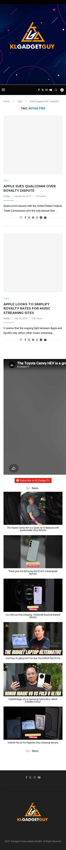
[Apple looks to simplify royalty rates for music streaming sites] (33, 262)
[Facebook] (39, 90)
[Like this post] (21, 217)
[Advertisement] (34, 78)
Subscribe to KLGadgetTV (35, 480)
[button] (35, 488)
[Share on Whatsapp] (37, 217)
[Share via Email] (45, 217)
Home (7, 101)
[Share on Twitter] (29, 217)
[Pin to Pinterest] (33, 217)
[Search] (56, 90)
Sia (8, 196)
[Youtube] (50, 90)
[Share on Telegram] (41, 217)
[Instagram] (47, 90)
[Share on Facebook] (25, 217)
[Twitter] (42, 90)
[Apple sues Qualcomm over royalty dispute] (33, 144)
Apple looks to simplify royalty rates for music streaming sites (27, 308)
